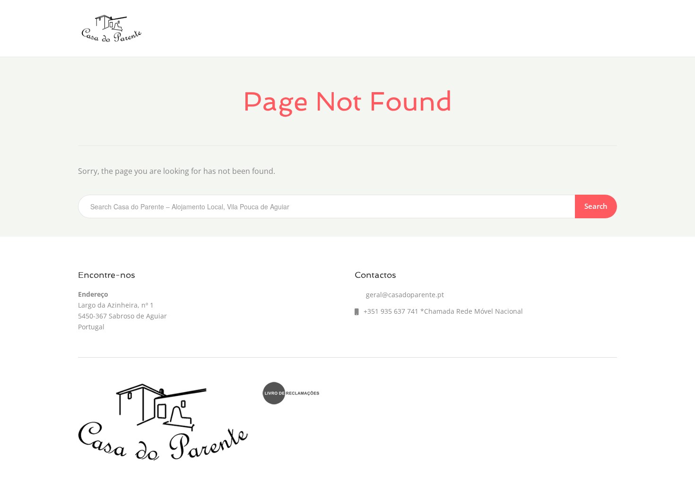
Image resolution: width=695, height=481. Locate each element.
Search (596, 206)
